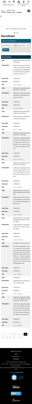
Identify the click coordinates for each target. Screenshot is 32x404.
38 (14, 334)
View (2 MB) (16, 187)
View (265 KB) (17, 108)
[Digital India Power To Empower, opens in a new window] (16, 400)
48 (19, 337)
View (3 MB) (16, 325)
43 (7, 337)
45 (14, 337)
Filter (6, 50)
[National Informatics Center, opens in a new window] (16, 393)
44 (10, 337)
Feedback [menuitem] (16, 359)
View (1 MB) (16, 130)
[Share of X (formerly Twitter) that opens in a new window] (17, 33)
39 (18, 334)
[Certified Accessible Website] (14, 377)
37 (11, 334)
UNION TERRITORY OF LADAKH (23, 4)
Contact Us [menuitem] (16, 356)
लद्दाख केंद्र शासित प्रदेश (8, 5)
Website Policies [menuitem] (16, 351)
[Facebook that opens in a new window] (15, 33)
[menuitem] (4, 1)
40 (22, 334)
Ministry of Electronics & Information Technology (12, 367)
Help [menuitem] (16, 354)
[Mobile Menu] (28, 10)
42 (3, 337)
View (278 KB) (17, 159)
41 (25, 334)
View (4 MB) (16, 85)
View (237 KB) (17, 240)
